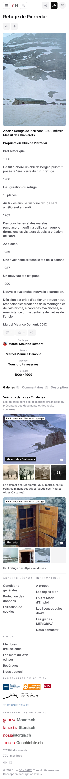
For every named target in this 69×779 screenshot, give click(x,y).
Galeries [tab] (10, 387)
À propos (42, 586)
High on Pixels (33, 774)
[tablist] (34, 387)
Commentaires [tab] (34, 387)
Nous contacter (47, 630)
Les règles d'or (47, 592)
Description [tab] (59, 387)
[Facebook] (5, 762)
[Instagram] (10, 762)
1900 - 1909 (23, 374)
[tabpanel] (34, 482)
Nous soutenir (13, 671)
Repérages (11, 665)
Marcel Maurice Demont (26, 344)
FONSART (25, 770)
